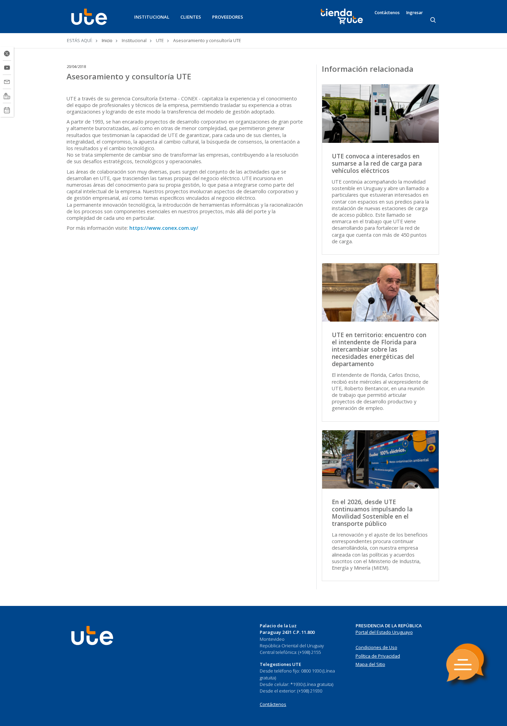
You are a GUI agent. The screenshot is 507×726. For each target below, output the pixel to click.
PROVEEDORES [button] (227, 17)
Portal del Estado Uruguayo (384, 632)
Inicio (107, 40)
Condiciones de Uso (376, 647)
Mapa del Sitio (370, 664)
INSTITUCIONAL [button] (151, 17)
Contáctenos (387, 13)
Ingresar (414, 13)
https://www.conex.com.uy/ (163, 228)
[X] (7, 53)
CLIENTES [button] (190, 17)
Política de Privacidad (378, 656)
